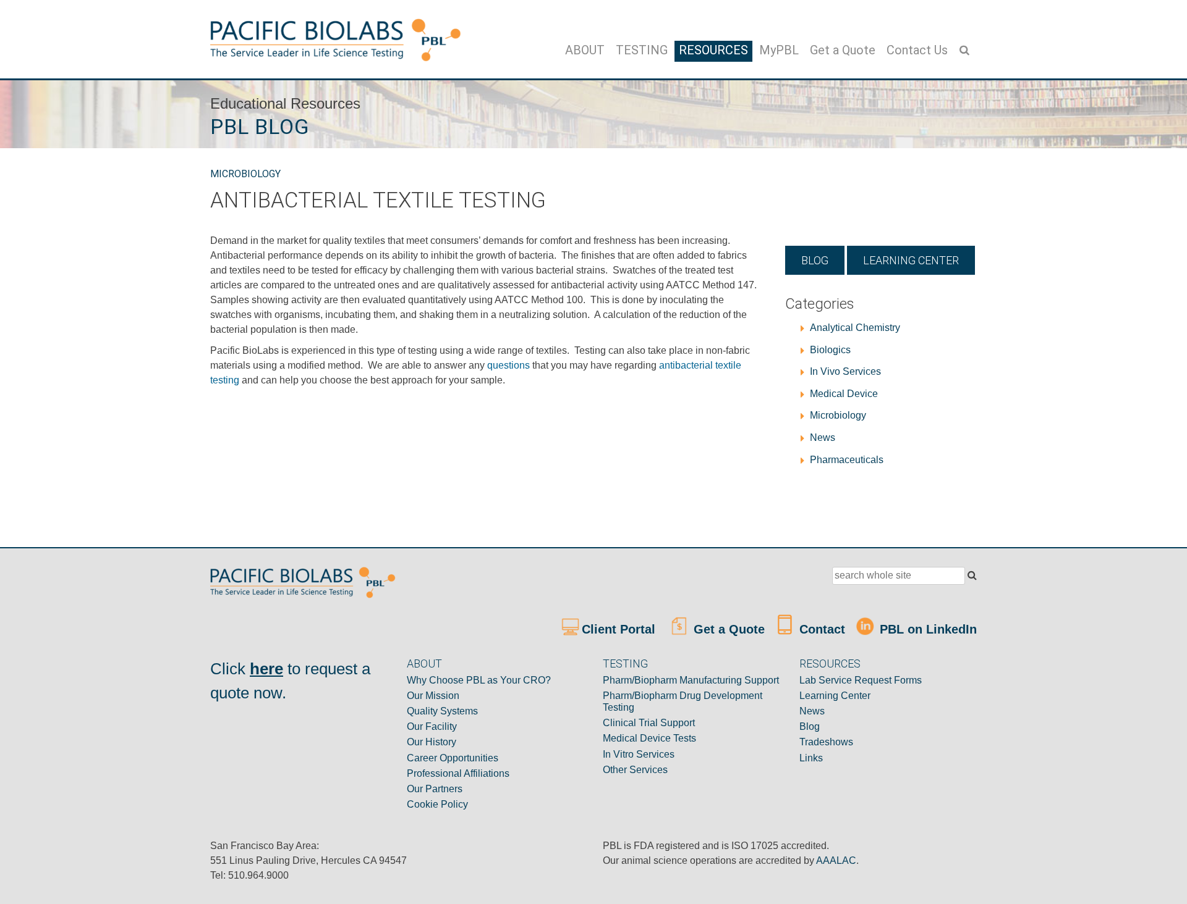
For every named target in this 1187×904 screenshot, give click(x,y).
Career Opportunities (452, 758)
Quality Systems (442, 711)
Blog (814, 260)
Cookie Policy (437, 804)
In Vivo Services (845, 371)
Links (811, 758)
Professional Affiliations (458, 773)
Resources (713, 50)
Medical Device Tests (649, 738)
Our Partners (434, 789)
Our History (431, 742)
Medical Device (844, 393)
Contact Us (917, 50)
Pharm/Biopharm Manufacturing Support (691, 680)
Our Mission (433, 695)
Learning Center (911, 260)
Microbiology (245, 174)
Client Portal (620, 629)
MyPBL (779, 50)
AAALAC (836, 860)
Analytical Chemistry (855, 327)
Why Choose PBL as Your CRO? (479, 680)
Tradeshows (826, 742)
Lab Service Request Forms (860, 680)
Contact (820, 629)
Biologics (830, 350)
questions (509, 365)
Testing (642, 50)
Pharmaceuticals (846, 459)
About (585, 50)
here (266, 668)
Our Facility (432, 726)
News (822, 437)
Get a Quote (842, 50)
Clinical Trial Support (649, 723)
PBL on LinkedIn (926, 629)
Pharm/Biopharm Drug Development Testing (682, 701)
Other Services (635, 769)
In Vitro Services (638, 754)
